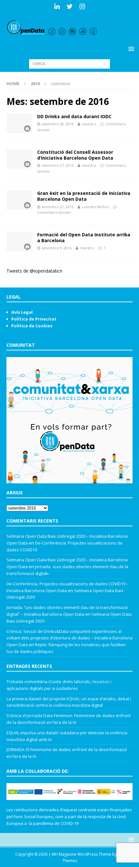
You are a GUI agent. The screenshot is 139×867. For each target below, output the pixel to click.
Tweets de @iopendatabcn (34, 271)
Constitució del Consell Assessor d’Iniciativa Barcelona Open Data (75, 155)
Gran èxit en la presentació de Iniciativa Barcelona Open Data (83, 196)
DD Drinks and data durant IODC (74, 116)
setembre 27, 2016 (57, 165)
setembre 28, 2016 (57, 123)
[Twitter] (69, 6)
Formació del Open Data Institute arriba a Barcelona (83, 237)
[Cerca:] (69, 63)
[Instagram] (82, 6)
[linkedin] (57, 6)
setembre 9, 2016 (56, 247)
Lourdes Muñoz (95, 206)
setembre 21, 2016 (57, 206)
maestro (89, 123)
